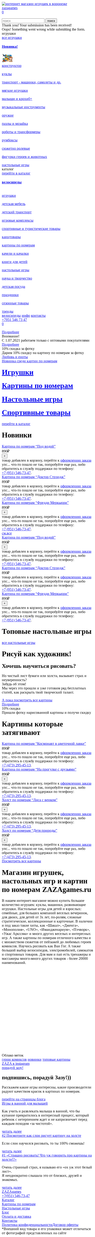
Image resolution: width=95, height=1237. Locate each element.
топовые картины (56, 1059)
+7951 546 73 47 (14, 320)
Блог (5, 1212)
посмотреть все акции (19, 1051)
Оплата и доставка (16, 1216)
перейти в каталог (16, 173)
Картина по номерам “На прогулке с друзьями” (39, 769)
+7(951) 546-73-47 (16, 1196)
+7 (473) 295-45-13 (16, 765)
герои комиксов (14, 1059)
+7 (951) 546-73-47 (16, 473)
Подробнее (10, 332)
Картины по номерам (19, 1204)
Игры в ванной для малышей (25, 1103)
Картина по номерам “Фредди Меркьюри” (35, 503)
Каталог (8, 1200)
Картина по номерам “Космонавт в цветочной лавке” (44, 744)
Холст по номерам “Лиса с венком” (29, 800)
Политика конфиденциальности (27, 1225)
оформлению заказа (75, 460)
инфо (26, 315)
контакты (38, 315)
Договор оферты (65, 1225)
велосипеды (11, 315)
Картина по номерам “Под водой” (29, 446)
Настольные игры (16, 1208)
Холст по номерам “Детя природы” (29, 830)
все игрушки (12, 38)
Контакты (9, 1221)
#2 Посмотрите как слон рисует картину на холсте (41, 1135)
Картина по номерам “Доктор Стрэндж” (33, 477)
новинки (35, 1059)
